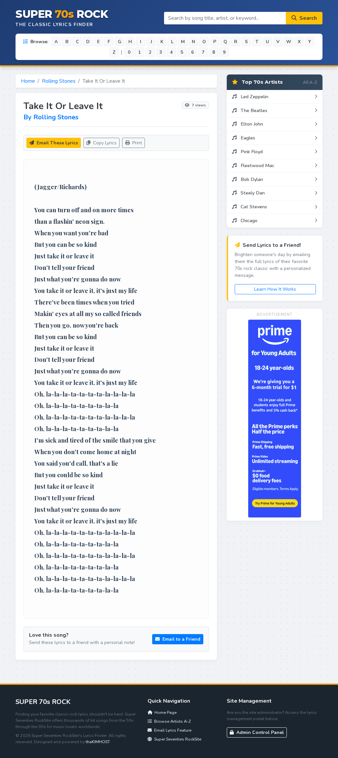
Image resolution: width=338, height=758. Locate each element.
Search (307, 18)
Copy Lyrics (104, 143)
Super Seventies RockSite (177, 739)
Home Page (165, 712)
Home (28, 81)
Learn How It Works (275, 289)
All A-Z (310, 82)
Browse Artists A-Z (172, 721)
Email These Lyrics (56, 143)
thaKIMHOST (98, 741)
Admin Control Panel (259, 732)
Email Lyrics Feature (172, 730)
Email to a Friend (180, 639)
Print (136, 143)
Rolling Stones (59, 81)
